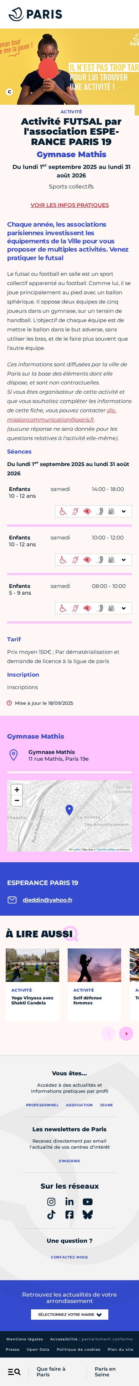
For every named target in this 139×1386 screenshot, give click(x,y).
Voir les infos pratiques (70, 205)
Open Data (38, 1349)
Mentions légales (24, 1339)
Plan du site (121, 1349)
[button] (69, 810)
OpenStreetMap (106, 849)
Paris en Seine (105, 1372)
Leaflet (76, 849)
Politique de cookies (79, 1349)
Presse (13, 1349)
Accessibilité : (91, 1339)
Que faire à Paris (51, 1372)
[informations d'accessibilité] (93, 511)
